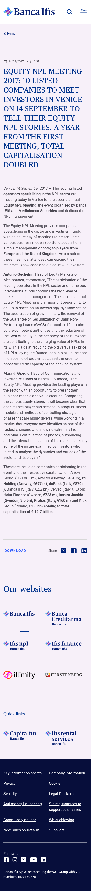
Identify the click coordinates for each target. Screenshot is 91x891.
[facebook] (6, 859)
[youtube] (33, 859)
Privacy (10, 783)
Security (10, 793)
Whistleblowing (61, 820)
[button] (69, 11)
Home (11, 33)
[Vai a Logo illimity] (25, 678)
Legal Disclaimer (63, 793)
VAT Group (60, 872)
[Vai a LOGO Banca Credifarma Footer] (67, 618)
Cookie (54, 783)
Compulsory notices (20, 820)
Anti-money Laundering (23, 804)
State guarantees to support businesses (65, 807)
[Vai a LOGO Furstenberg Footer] (67, 678)
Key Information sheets (23, 773)
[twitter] (23, 859)
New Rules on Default (21, 830)
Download (15, 550)
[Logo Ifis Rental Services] (67, 738)
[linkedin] (43, 859)
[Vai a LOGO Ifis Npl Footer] (25, 648)
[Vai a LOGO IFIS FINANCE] (67, 648)
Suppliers (56, 830)
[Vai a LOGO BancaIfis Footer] (25, 618)
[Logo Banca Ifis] (29, 11)
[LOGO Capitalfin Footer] (25, 738)
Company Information (67, 773)
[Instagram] (15, 859)
